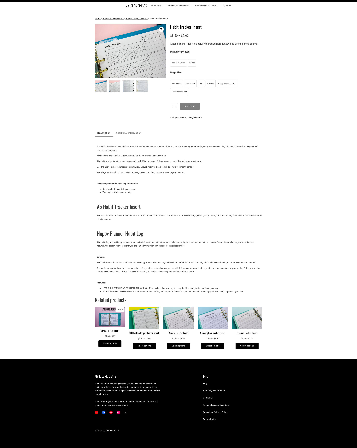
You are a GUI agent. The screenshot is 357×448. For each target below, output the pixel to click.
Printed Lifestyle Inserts (137, 18)
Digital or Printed (180, 51)
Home (98, 18)
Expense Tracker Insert (247, 333)
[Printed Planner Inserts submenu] (217, 5)
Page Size (176, 72)
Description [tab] (103, 132)
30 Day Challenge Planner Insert (144, 333)
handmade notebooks (136, 390)
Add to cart (189, 106)
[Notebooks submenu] (162, 5)
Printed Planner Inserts (113, 18)
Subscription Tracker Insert (212, 333)
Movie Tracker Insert (110, 330)
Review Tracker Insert (178, 333)
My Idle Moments (136, 6)
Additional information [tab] (128, 132)
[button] (161, 29)
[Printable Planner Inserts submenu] (190, 5)
